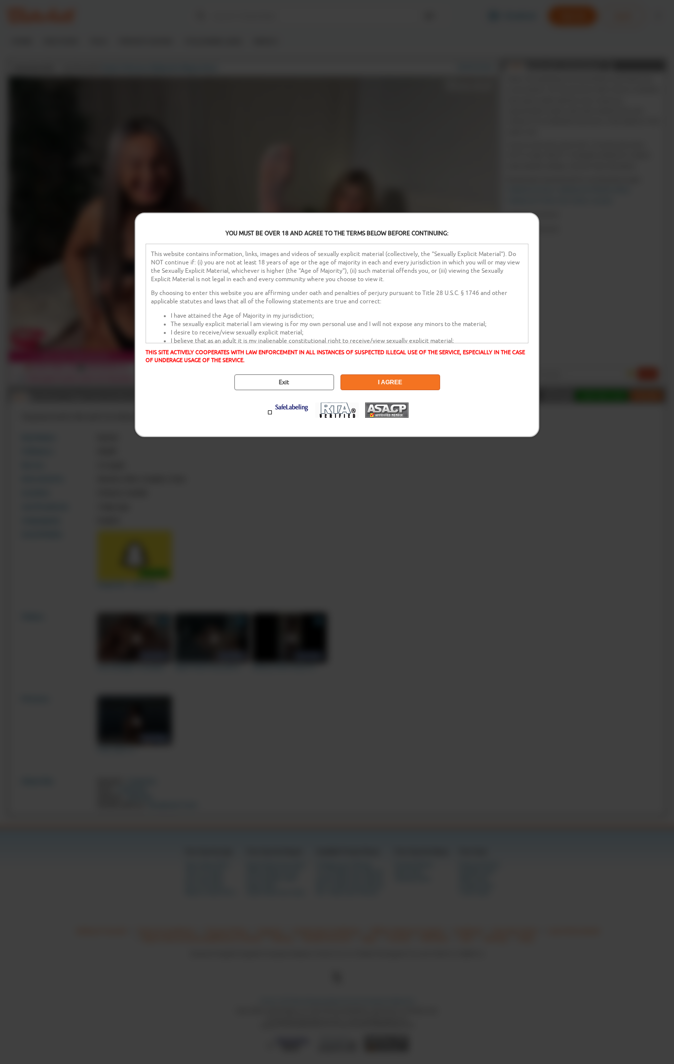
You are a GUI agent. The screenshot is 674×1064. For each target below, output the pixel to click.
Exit (284, 382)
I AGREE (390, 382)
